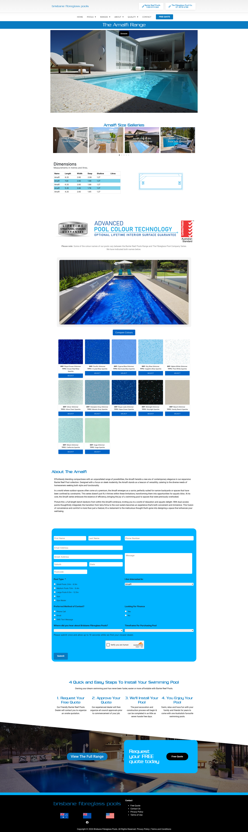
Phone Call (61, 611)
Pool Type (60, 579)
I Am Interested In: (134, 579)
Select (71, 376)
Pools (90, 17)
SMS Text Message (65, 619)
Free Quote (135, 805)
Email (59, 615)
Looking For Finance (135, 606)
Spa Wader (61, 600)
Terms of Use (136, 815)
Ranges (104, 17)
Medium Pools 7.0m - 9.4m (68, 588)
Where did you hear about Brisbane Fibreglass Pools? (81, 625)
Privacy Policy (136, 812)
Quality (132, 17)
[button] (55, 140)
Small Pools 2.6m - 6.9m (67, 584)
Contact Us (135, 808)
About (117, 17)
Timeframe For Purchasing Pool (141, 625)
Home (80, 17)
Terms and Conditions (161, 829)
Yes (129, 611)
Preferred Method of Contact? (69, 606)
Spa (58, 596)
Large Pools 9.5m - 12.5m (68, 592)
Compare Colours (124, 332)
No (129, 615)
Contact (146, 17)
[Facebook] (87, 822)
